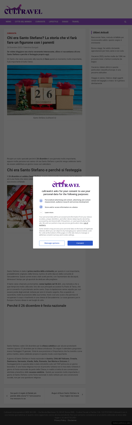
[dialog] (66, 212)
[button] (66, 212)
